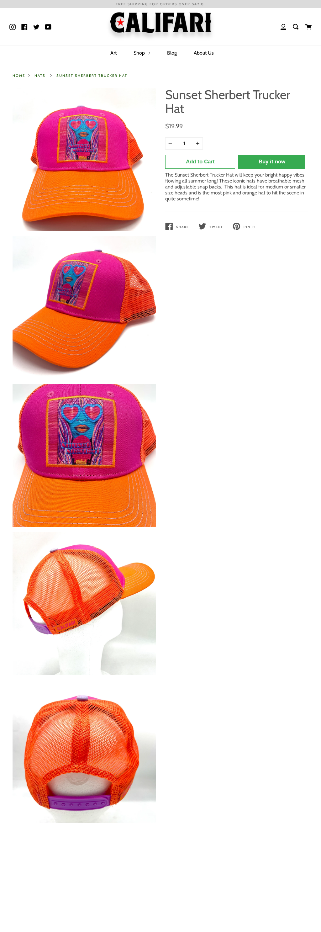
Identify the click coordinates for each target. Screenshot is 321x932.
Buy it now (272, 162)
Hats (39, 75)
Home (19, 75)
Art (113, 53)
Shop (140, 53)
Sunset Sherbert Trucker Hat (91, 75)
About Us (204, 53)
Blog (172, 53)
